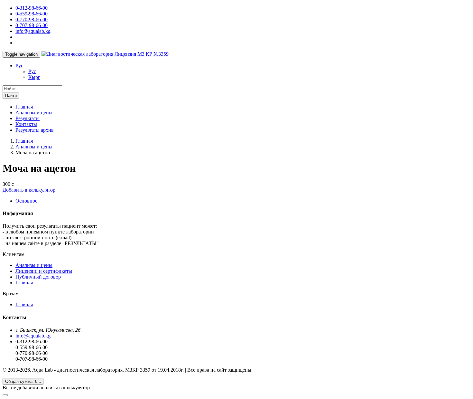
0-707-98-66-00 (31, 25)
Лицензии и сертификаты (43, 271)
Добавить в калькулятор (29, 190)
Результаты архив (34, 130)
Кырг (34, 77)
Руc (19, 65)
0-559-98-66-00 (31, 13)
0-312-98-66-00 (31, 8)
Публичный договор (38, 277)
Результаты (27, 118)
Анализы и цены (33, 112)
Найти (11, 95)
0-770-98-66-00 (31, 19)
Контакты (26, 124)
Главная (24, 106)
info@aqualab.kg (33, 31)
